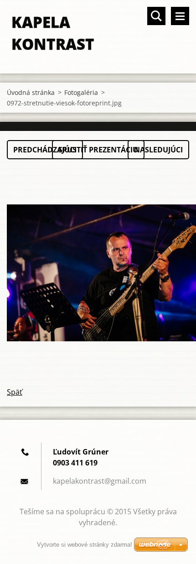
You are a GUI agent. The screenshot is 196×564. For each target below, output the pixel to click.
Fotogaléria (81, 92)
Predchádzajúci (45, 150)
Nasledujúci (158, 150)
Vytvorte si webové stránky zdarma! (84, 544)
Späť (14, 392)
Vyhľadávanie (156, 16)
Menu (180, 16)
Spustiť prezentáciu (98, 150)
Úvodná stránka (31, 92)
